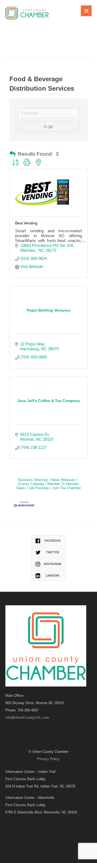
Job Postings (39, 488)
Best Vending (26, 223)
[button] (12, 154)
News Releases (63, 480)
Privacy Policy (48, 759)
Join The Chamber (66, 488)
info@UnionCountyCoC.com (27, 717)
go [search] (50, 126)
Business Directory (33, 480)
